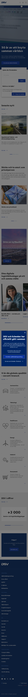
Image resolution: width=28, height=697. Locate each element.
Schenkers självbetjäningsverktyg (14, 357)
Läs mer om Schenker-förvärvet (13, 361)
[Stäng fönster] (25, 332)
